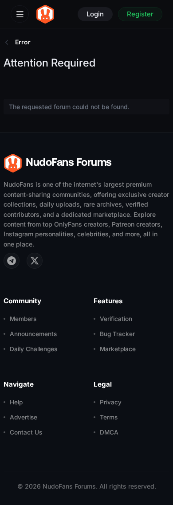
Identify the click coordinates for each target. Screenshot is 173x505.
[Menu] (20, 14)
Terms (109, 417)
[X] (35, 261)
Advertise (23, 417)
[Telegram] (12, 261)
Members (23, 318)
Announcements (33, 333)
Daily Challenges (33, 348)
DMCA (109, 432)
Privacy (111, 402)
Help (16, 402)
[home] (45, 14)
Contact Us (26, 432)
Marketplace (118, 348)
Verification (116, 318)
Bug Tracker (117, 333)
